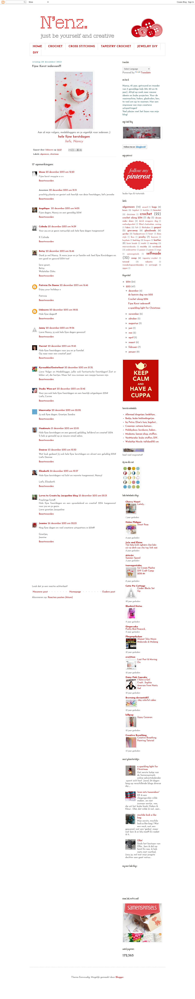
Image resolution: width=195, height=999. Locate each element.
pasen (151, 250)
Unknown (44, 310)
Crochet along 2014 (138, 299)
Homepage (75, 592)
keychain (126, 240)
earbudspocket (128, 224)
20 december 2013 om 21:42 (71, 389)
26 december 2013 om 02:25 (62, 523)
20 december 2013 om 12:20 (60, 172)
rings (159, 250)
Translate (146, 73)
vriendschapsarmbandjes (133, 265)
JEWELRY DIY (147, 46)
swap (134, 258)
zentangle (153, 265)
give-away (132, 231)
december (134, 291)
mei (131, 333)
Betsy (42, 251)
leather (157, 240)
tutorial (125, 262)
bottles (146, 210)
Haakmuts (44, 428)
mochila (143, 247)
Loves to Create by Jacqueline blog (58, 496)
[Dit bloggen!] (72, 150)
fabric (128, 228)
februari (133, 347)
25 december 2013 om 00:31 (93, 496)
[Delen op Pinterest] (80, 150)
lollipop (129, 715)
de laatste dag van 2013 (140, 295)
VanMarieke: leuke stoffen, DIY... (141, 438)
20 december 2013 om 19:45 (62, 346)
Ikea (132, 237)
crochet (146, 214)
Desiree (43, 450)
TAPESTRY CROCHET (116, 46)
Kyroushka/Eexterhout (51, 367)
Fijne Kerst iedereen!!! (139, 303)
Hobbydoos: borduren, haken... (140, 430)
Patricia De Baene (49, 285)
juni (131, 328)
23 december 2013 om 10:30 (62, 450)
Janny (42, 328)
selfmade (153, 253)
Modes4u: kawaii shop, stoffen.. (141, 434)
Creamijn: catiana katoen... (139, 426)
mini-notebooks (129, 247)
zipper (125, 268)
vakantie (148, 262)
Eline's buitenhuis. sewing (150, 224)
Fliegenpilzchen (133, 637)
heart (150, 234)
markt (143, 243)
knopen (147, 240)
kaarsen (154, 237)
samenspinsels (133, 254)
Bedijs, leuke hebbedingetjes (139, 418)
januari (132, 352)
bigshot (135, 210)
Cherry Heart (132, 502)
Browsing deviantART (137, 698)
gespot (157, 227)
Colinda (43, 227)
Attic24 (129, 555)
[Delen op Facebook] (78, 150)
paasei (142, 250)
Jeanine (43, 523)
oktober (133, 319)
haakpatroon (139, 234)
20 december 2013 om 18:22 (64, 310)
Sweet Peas (142, 525)
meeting (153, 243)
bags (154, 207)
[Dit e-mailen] (69, 150)
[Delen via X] (75, 150)
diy (148, 218)
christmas (54, 154)
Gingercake (131, 627)
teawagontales (133, 565)
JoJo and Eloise (133, 542)
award (145, 207)
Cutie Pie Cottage (135, 586)
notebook (156, 247)
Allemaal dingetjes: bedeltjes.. (140, 414)
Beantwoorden (46, 181)
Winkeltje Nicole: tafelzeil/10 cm (142, 442)
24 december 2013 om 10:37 (64, 471)
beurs (124, 210)
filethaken (146, 228)
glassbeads (150, 231)
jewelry (142, 237)
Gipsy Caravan (144, 717)
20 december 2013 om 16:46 (60, 251)
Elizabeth (44, 471)
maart (132, 342)
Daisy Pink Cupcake (136, 677)
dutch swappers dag (148, 221)
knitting (136, 240)
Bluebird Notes (133, 606)
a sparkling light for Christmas (144, 308)
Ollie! (139, 840)
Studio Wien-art (47, 389)
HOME (37, 46)
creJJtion (130, 657)
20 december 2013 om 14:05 (65, 208)
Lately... (141, 504)
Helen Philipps (133, 522)
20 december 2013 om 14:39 (62, 227)
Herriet (43, 346)
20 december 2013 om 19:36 (60, 328)
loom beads (132, 243)
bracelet (157, 210)
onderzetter (131, 250)
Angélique (44, 208)
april (131, 337)
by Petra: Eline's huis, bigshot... (141, 422)
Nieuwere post (40, 592)
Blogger (119, 977)
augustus (134, 323)
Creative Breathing (135, 735)
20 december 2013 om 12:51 (63, 190)
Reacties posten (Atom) (60, 597)
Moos (42, 172)
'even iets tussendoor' (148, 792)
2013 (128, 286)
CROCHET (55, 46)
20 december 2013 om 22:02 (66, 410)
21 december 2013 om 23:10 (65, 428)
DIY (35, 52)
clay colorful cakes (147, 700)
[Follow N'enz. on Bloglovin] (134, 148)
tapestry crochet (150, 258)
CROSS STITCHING (82, 46)
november (134, 314)
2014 (128, 282)
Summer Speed (132, 558)
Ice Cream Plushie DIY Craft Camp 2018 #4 (146, 571)
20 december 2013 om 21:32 (79, 367)
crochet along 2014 (132, 218)
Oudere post (108, 592)
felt (136, 228)
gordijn (125, 234)
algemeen (44, 154)
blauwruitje (45, 410)
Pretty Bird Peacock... (135, 629)
